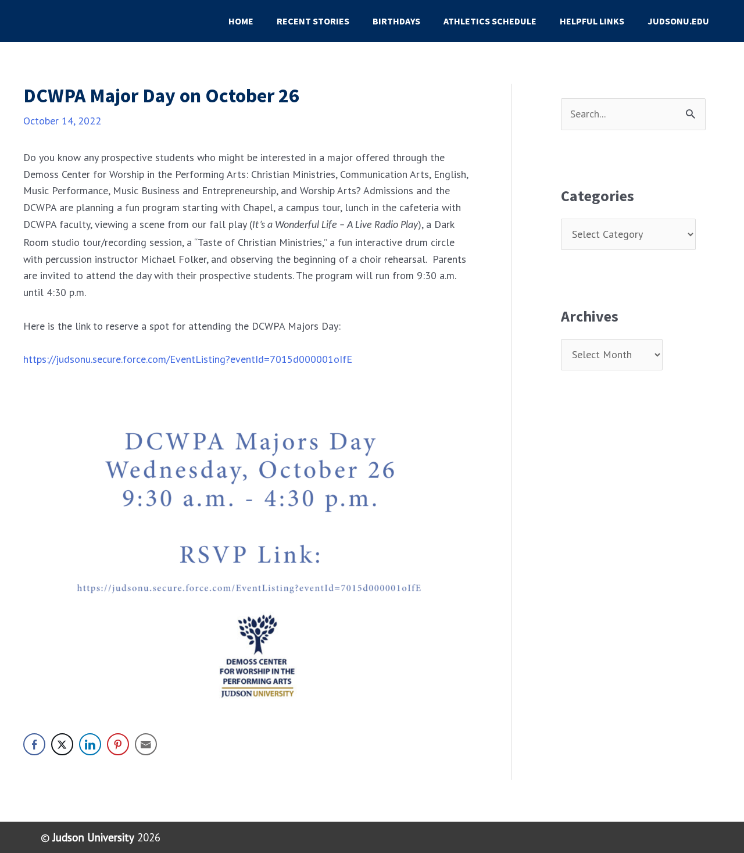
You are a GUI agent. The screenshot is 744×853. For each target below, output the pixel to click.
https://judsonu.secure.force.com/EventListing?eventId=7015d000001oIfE (187, 359)
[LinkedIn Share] (90, 744)
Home (240, 21)
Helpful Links (592, 21)
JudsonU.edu (678, 21)
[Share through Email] (146, 744)
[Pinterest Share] (118, 744)
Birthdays (396, 21)
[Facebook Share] (34, 744)
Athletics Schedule (489, 21)
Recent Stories (313, 21)
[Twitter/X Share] (62, 744)
